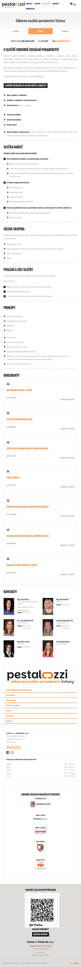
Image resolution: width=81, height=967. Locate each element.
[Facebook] (7, 753)
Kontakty (56, 4)
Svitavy (40, 31)
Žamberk (65, 31)
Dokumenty (9, 716)
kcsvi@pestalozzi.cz (63, 41)
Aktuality (29, 4)
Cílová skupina (11, 700)
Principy (8, 710)
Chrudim (16, 31)
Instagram (74, 4)
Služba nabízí (10, 695)
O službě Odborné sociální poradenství (18, 690)
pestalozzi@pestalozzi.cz (40, 948)
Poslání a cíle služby (12, 705)
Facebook (71, 3)
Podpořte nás (30, 9)
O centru (37, 4)
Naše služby (47, 4)
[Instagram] (12, 753)
